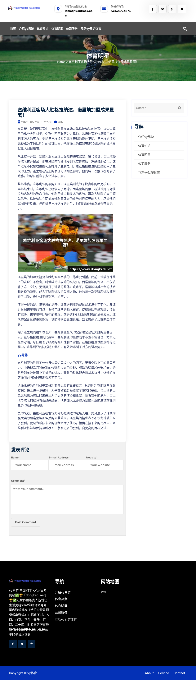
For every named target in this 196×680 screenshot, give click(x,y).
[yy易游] (28, 8)
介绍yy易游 (26, 29)
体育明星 (57, 29)
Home (61, 62)
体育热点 (42, 29)
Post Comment (25, 522)
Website (91, 457)
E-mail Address (59, 457)
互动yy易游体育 (91, 29)
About (149, 673)
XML (104, 592)
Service (163, 673)
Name (15, 457)
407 (60, 122)
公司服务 (72, 29)
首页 (13, 29)
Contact (179, 673)
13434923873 (121, 11)
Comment (18, 480)
